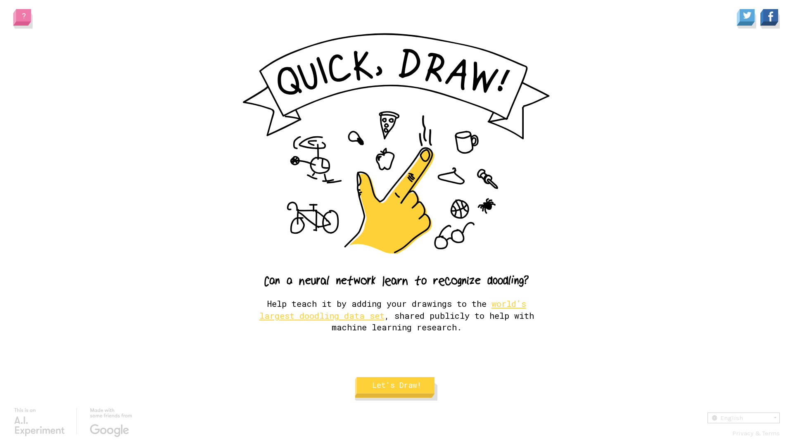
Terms (771, 433)
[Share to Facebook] (770, 19)
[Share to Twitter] (746, 19)
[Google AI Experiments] (73, 422)
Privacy (742, 433)
